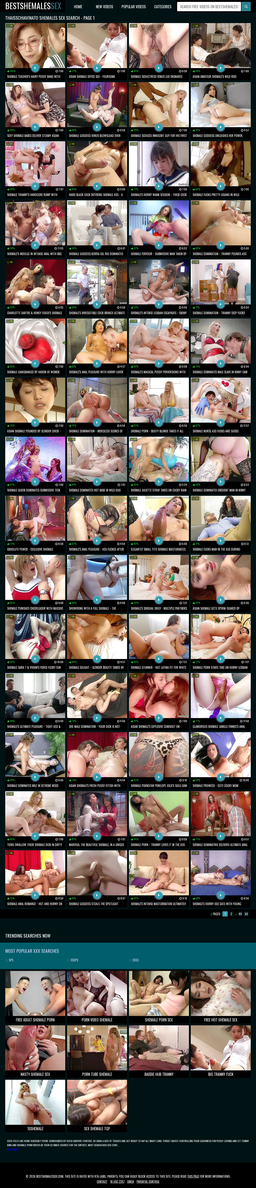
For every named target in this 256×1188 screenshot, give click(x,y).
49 (240, 914)
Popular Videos (134, 6)
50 (246, 914)
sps (10, 960)
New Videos (104, 6)
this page (193, 1176)
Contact (102, 1181)
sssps (74, 960)
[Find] (246, 6)
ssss (135, 960)
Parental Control (148, 1181)
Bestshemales (33, 5)
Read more (13, 1149)
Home (78, 6)
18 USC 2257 (117, 1181)
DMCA (130, 1181)
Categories (162, 6)
